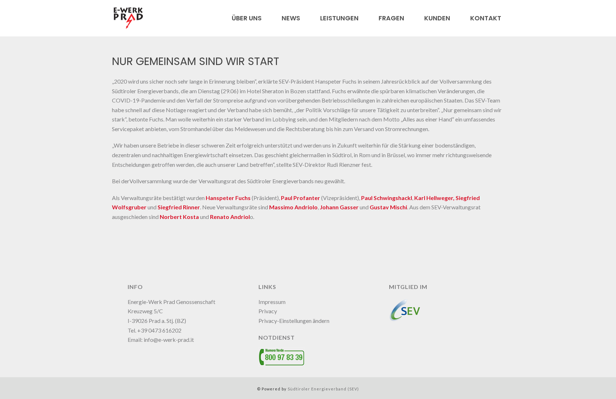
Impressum (272, 301)
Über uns (247, 18)
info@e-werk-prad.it (169, 339)
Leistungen (339, 18)
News (291, 18)
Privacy (267, 311)
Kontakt (485, 18)
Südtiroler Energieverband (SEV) (323, 388)
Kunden (437, 18)
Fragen (391, 18)
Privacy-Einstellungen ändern (293, 320)
